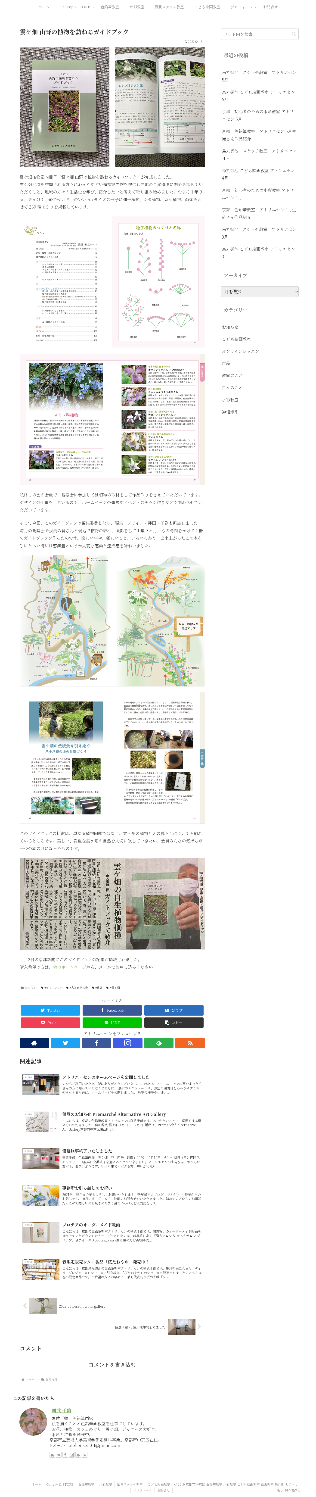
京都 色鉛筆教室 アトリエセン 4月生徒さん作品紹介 (259, 213)
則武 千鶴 (61, 1410)
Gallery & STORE (59, 1484)
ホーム (36, 1484)
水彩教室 (230, 399)
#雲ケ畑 (115, 987)
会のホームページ (69, 967)
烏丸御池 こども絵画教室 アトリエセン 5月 (258, 95)
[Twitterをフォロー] (65, 1043)
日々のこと (232, 387)
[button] (174, 1022)
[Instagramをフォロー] (128, 1043)
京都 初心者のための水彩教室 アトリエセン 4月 (258, 193)
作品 (226, 363)
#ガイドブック (53, 987)
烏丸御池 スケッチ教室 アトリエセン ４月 (260, 154)
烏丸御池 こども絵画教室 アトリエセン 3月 (258, 252)
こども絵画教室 (236, 339)
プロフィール (142, 1490)
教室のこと (232, 375)
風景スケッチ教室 (130, 1484)
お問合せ (163, 1490)
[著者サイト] (34, 1043)
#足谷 (98, 987)
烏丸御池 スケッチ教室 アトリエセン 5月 (260, 76)
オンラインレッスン (240, 351)
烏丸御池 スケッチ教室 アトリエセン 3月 (260, 233)
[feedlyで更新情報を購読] (159, 1043)
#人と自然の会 (79, 987)
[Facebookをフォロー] (96, 1043)
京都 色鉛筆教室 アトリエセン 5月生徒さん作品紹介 (259, 134)
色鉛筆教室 (86, 1484)
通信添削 (230, 412)
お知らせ (30, 987)
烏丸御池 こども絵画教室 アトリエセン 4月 (258, 174)
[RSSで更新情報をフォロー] (190, 1043)
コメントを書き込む (112, 1365)
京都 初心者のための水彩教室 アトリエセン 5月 (258, 115)
